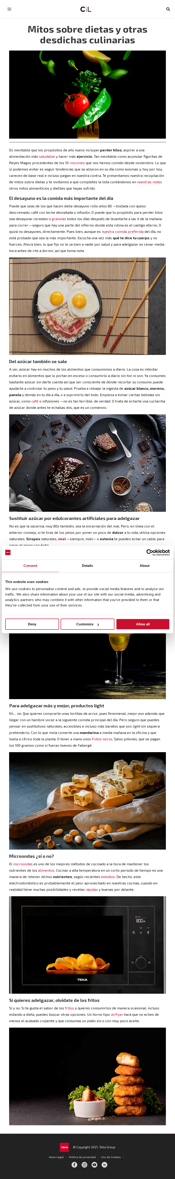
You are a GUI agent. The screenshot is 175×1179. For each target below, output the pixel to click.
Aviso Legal (56, 1157)
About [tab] (145, 566)
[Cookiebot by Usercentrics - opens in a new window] (150, 552)
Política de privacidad (82, 1157)
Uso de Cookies (111, 1157)
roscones (77, 162)
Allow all (143, 624)
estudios (108, 876)
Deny (32, 624)
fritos (69, 1008)
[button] (168, 9)
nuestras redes (149, 182)
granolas (59, 218)
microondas (23, 864)
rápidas (91, 889)
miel (62, 539)
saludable (47, 156)
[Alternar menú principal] (9, 9)
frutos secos (102, 739)
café (35, 401)
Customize (84, 624)
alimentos (46, 870)
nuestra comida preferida (123, 231)
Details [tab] (87, 566)
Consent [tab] (30, 566)
